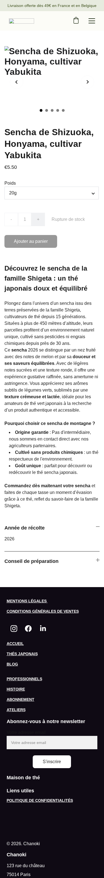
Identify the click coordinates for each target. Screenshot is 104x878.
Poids (10, 183)
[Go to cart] (76, 21)
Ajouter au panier (31, 241)
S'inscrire (52, 761)
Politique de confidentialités (40, 800)
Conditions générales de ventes (43, 611)
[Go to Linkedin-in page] (43, 628)
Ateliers (16, 710)
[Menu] (91, 20)
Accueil (15, 643)
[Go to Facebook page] (28, 628)
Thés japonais (22, 654)
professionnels (24, 679)
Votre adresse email (26, 732)
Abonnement (20, 699)
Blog (12, 664)
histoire (16, 689)
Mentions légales (27, 601)
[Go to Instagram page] (14, 628)
